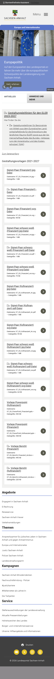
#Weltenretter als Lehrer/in (14, 590)
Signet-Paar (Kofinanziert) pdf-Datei (20, 307)
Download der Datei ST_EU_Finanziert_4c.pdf (44, 195)
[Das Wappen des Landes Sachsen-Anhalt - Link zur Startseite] (15, 15)
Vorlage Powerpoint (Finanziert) (17, 425)
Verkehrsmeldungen (11, 522)
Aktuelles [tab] (10, 96)
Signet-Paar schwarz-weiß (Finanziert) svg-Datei (20, 268)
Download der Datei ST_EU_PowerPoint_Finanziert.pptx (44, 409)
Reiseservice (7, 512)
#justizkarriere (8, 585)
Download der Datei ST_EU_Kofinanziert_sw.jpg (44, 350)
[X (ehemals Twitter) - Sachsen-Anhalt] (24, 652)
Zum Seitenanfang (10, 153)
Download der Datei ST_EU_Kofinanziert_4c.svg (44, 330)
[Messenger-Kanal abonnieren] (40, 652)
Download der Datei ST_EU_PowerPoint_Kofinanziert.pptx (44, 431)
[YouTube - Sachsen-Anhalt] (16, 652)
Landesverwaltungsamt (13, 561)
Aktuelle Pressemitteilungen (15, 615)
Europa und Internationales (27, 27)
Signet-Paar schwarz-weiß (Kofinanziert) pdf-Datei (22, 365)
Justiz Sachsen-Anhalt (12, 550)
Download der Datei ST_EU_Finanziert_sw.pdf (44, 253)
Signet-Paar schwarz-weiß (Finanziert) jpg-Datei (20, 229)
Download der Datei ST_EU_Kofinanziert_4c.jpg (44, 292)
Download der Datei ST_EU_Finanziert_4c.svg (44, 214)
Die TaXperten (8, 596)
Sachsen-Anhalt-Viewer (12, 517)
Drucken (27, 644)
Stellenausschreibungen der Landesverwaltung (23, 610)
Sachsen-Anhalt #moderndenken (17, 575)
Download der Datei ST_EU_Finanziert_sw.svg (44, 272)
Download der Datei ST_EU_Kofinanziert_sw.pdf (44, 369)
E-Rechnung (7, 507)
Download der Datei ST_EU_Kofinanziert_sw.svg (44, 389)
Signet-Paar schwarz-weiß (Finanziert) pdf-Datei (20, 249)
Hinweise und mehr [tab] (36, 98)
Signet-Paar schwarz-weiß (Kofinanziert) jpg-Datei (20, 346)
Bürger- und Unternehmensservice (17, 626)
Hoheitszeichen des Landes (14, 620)
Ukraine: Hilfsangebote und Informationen (21, 631)
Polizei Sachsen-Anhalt (12, 555)
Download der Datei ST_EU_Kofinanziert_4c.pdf (44, 311)
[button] (16, 2)
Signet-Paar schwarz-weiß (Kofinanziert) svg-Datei (20, 384)
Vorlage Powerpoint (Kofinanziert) (17, 404)
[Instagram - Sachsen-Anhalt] (32, 652)
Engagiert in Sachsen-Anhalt (15, 501)
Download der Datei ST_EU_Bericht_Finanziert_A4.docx (44, 453)
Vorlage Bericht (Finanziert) (17, 447)
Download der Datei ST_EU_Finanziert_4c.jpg (44, 176)
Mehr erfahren (12, 84)
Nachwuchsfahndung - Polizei (16, 580)
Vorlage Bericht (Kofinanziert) (17, 469)
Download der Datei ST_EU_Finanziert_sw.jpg (44, 234)
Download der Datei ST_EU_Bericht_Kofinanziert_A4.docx (44, 475)
